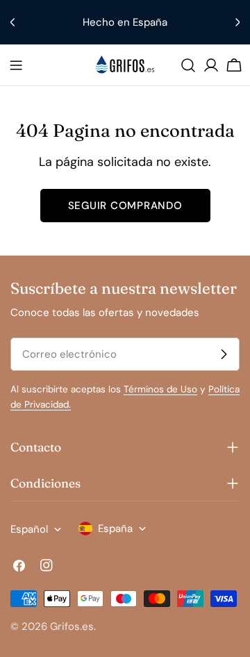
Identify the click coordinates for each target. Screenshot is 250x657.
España (115, 528)
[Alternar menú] (16, 65)
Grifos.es (72, 626)
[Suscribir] (223, 354)
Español (29, 529)
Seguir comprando (125, 206)
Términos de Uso (160, 389)
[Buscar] (188, 65)
